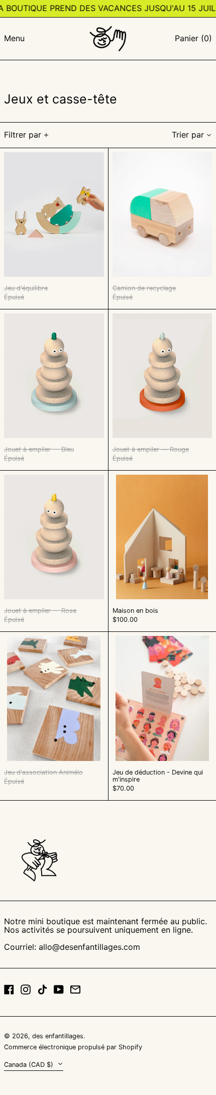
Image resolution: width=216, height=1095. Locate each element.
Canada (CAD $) (29, 1064)
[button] (193, 38)
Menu (14, 38)
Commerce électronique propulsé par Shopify (73, 1047)
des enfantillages (57, 1036)
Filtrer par (22, 135)
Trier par (188, 135)
